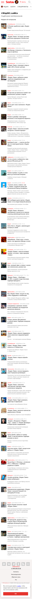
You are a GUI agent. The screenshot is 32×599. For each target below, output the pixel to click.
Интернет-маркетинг (13, 303)
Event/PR (10, 126)
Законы (9, 198)
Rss (16, 579)
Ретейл (9, 355)
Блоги (13, 7)
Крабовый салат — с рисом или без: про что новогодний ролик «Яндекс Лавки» (18, 144)
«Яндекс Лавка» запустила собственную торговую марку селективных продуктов (16, 386)
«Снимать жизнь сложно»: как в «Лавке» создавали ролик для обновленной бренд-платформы (17, 186)
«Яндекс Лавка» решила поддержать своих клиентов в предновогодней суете (18, 335)
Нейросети (10, 157)
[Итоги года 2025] (17, 2)
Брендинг (10, 275)
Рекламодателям (16, 574)
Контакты (16, 572)
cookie (19, 586)
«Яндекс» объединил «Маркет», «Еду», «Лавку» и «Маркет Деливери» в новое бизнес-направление (19, 422)
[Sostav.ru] (10, 2)
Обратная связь (16, 577)
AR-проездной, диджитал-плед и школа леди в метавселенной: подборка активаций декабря (17, 521)
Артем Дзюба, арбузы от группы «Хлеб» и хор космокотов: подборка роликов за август (18, 436)
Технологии (10, 369)
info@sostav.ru (16, 566)
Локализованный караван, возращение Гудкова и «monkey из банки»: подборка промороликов (18, 535)
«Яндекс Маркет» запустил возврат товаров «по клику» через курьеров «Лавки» (18, 253)
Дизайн (9, 382)
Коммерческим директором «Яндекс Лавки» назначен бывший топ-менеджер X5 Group (18, 491)
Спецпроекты (22, 7)
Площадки (10, 75)
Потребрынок (11, 24)
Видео (9, 90)
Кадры (9, 487)
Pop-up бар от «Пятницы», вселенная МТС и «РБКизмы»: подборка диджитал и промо (18, 463)
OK (16, 594)
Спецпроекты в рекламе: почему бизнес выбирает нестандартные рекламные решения (17, 307)
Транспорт (10, 34)
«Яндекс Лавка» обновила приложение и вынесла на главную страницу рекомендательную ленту (18, 212)
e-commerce (11, 408)
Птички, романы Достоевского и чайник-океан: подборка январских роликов (18, 321)
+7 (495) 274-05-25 (16, 568)
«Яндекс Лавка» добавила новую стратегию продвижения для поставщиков (17, 79)
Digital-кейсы (11, 48)
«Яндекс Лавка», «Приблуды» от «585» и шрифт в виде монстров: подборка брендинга (18, 279)
